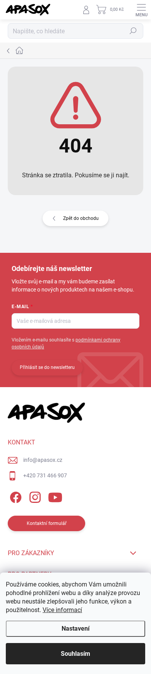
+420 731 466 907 (45, 475)
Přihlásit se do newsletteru (47, 367)
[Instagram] (34, 496)
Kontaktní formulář (47, 523)
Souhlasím (75, 653)
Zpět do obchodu (81, 218)
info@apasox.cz (42, 460)
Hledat (133, 31)
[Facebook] (14, 496)
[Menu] (141, 9)
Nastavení (75, 628)
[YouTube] (55, 496)
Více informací (62, 610)
